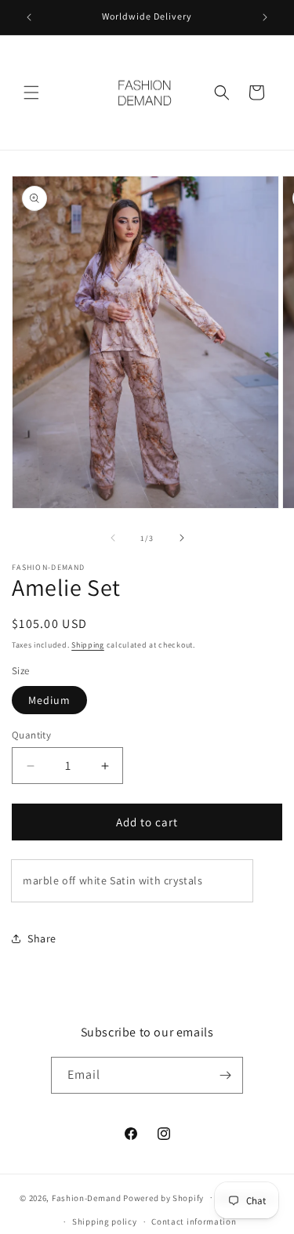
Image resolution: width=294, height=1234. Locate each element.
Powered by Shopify (163, 1197)
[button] (31, 92)
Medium (49, 700)
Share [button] (41, 938)
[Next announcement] (265, 17)
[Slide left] (113, 538)
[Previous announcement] (29, 17)
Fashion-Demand (87, 1197)
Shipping (87, 645)
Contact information (193, 1221)
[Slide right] (182, 538)
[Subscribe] (225, 1075)
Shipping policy (104, 1221)
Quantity (31, 735)
